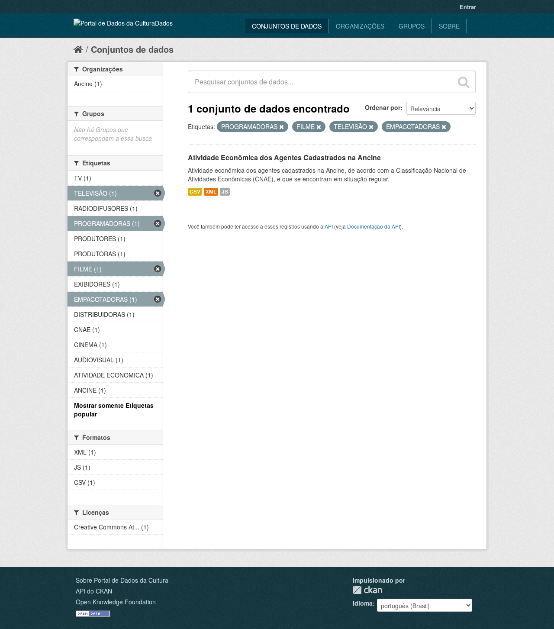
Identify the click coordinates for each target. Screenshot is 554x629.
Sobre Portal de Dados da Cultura (122, 580)
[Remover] (281, 126)
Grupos (412, 26)
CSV (195, 191)
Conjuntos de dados (287, 26)
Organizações (360, 26)
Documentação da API (373, 226)
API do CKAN (94, 591)
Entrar (468, 7)
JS (225, 191)
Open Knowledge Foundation (116, 601)
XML (211, 191)
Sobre (449, 26)
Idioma (363, 603)
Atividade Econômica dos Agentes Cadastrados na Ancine (284, 157)
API (329, 226)
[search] (463, 81)
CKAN (367, 589)
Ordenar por (382, 107)
